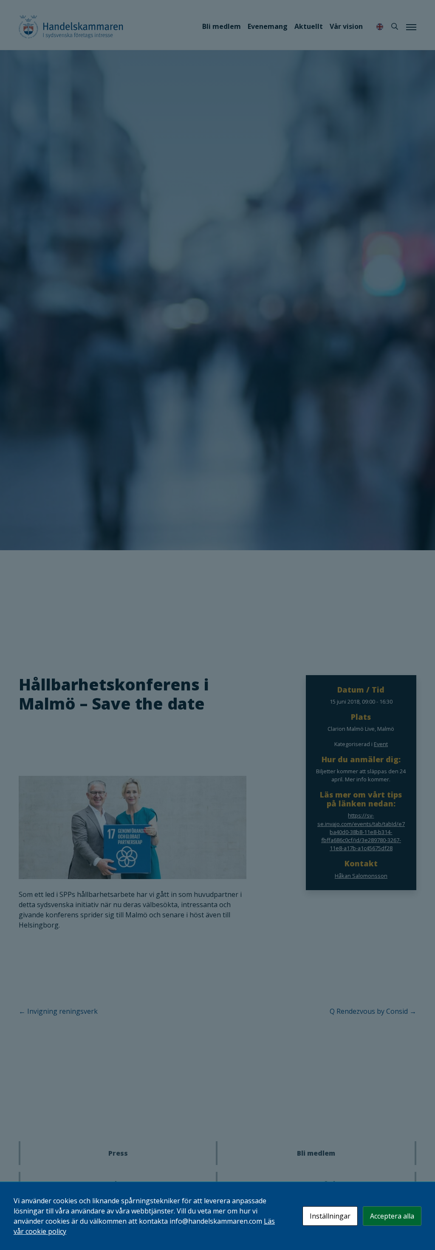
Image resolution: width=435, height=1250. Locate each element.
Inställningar (330, 1216)
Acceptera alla (392, 1216)
